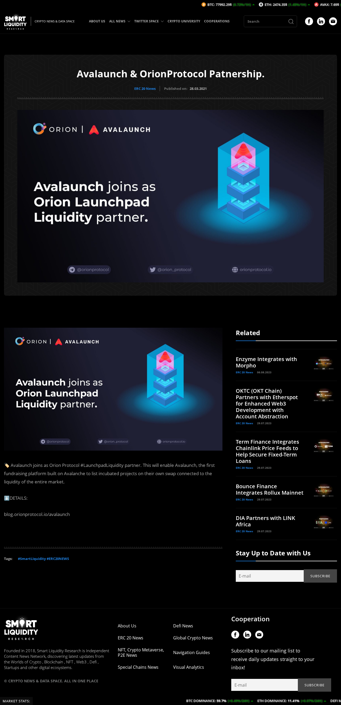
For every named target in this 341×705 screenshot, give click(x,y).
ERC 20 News (145, 88)
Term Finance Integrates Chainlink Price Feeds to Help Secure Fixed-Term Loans (267, 451)
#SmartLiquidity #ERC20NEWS (43, 558)
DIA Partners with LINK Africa (265, 521)
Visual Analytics (188, 667)
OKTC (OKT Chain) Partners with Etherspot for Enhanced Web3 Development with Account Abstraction (267, 403)
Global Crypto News (193, 638)
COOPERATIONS (217, 21)
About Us (127, 626)
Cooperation (250, 618)
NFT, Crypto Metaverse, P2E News (141, 652)
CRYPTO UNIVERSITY (184, 21)
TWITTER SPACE (146, 21)
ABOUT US (97, 21)
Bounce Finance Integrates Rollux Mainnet (269, 489)
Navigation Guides (191, 652)
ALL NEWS (117, 21)
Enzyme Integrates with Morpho (266, 362)
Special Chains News (138, 667)
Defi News (183, 626)
